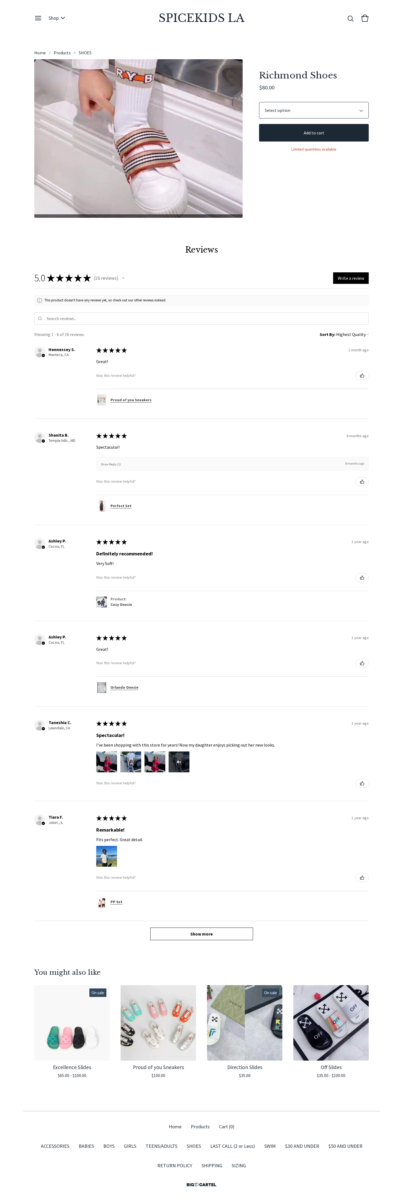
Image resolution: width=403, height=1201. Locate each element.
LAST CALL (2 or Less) (232, 1146)
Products (62, 52)
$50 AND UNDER (345, 1146)
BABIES (86, 1146)
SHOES (85, 52)
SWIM (270, 1146)
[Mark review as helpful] (362, 375)
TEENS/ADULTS (161, 1146)
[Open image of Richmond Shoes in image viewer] (138, 138)
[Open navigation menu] (38, 18)
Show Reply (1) (111, 464)
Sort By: (327, 334)
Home (40, 52)
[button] (123, 278)
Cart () (226, 1126)
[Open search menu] (351, 18)
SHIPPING (212, 1165)
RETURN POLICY (174, 1165)
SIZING (239, 1165)
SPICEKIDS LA (201, 18)
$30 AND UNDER (302, 1146)
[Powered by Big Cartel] (201, 1185)
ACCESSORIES (55, 1146)
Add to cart (314, 132)
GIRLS (130, 1146)
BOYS (109, 1146)
